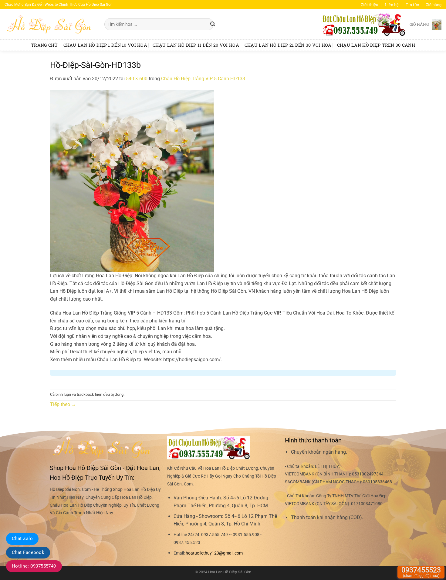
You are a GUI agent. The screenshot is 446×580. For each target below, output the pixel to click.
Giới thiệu (369, 4)
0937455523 (421, 572)
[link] (214, 553)
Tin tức (412, 4)
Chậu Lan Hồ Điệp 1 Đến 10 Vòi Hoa (105, 45)
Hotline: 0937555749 (34, 566)
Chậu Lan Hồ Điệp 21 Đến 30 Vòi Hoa (288, 45)
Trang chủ (44, 45)
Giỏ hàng (433, 4)
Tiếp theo (63, 404)
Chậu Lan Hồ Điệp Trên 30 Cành (376, 45)
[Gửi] (212, 24)
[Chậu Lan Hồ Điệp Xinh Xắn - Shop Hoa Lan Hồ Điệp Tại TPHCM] (50, 24)
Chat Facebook (28, 552)
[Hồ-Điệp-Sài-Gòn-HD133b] (132, 180)
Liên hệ (392, 4)
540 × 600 (136, 79)
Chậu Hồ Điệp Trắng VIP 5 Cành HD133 (203, 79)
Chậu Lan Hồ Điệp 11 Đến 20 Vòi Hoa (196, 45)
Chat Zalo (22, 538)
